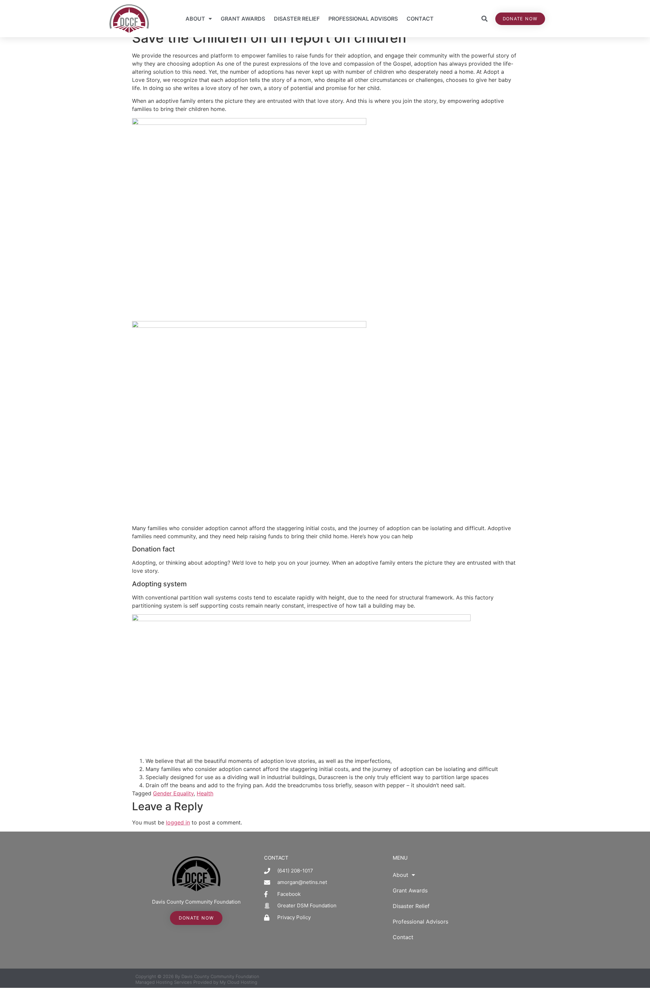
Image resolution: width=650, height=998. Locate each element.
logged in (178, 822)
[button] (484, 18)
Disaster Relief (297, 18)
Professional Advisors (363, 18)
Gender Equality (173, 793)
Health (205, 793)
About (195, 18)
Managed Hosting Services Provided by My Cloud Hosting (196, 982)
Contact (420, 18)
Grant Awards (243, 18)
